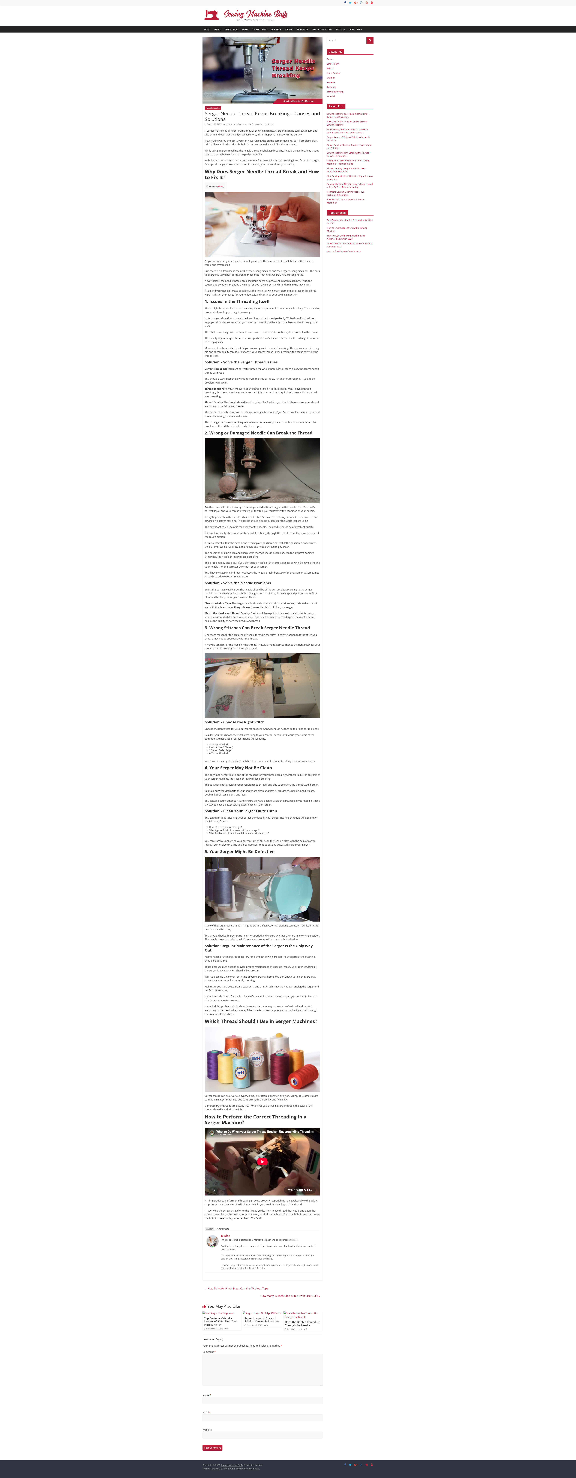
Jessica (229, 124)
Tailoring (302, 29)
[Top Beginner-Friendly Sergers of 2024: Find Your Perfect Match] (218, 1313)
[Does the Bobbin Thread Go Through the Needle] (303, 1313)
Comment (209, 1351)
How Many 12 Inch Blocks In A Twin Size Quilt (290, 1296)
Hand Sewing (260, 29)
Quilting (276, 29)
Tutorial (341, 29)
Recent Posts (222, 1228)
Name (206, 1395)
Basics (217, 29)
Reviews (289, 29)
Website (207, 1429)
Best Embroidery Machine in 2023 (344, 251)
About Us (355, 29)
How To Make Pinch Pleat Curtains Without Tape (236, 1288)
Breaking (255, 124)
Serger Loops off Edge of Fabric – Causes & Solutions (261, 1319)
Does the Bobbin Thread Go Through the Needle (302, 1323)
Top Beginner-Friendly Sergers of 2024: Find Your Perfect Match (220, 1321)
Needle (264, 124)
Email (206, 1412)
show (220, 186)
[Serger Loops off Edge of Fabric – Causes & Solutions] (262, 1313)
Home (207, 29)
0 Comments (241, 124)
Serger (270, 124)
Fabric (245, 29)
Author (209, 1228)
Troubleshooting (322, 29)
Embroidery (231, 29)
